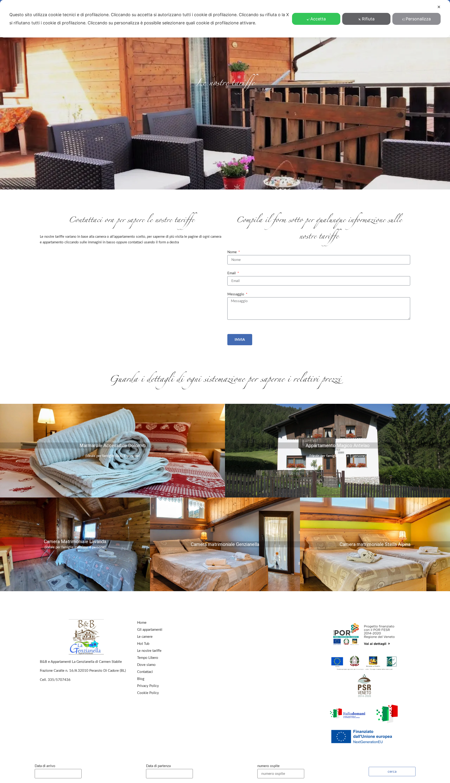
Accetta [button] (318, 18)
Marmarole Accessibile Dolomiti (112, 445)
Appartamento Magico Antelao (338, 445)
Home (141, 622)
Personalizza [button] (418, 18)
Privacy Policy (148, 686)
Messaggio (236, 294)
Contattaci (145, 672)
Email (232, 273)
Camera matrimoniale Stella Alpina (375, 544)
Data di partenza (158, 766)
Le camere (145, 636)
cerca (392, 771)
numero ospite (268, 766)
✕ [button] (439, 6)
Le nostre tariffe (149, 651)
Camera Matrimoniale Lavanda (75, 541)
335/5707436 (59, 680)
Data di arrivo (45, 766)
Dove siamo (146, 665)
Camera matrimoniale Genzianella (225, 544)
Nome (232, 252)
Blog (140, 679)
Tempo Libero (147, 658)
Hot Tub (143, 644)
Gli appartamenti (149, 629)
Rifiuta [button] (368, 18)
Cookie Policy (148, 693)
